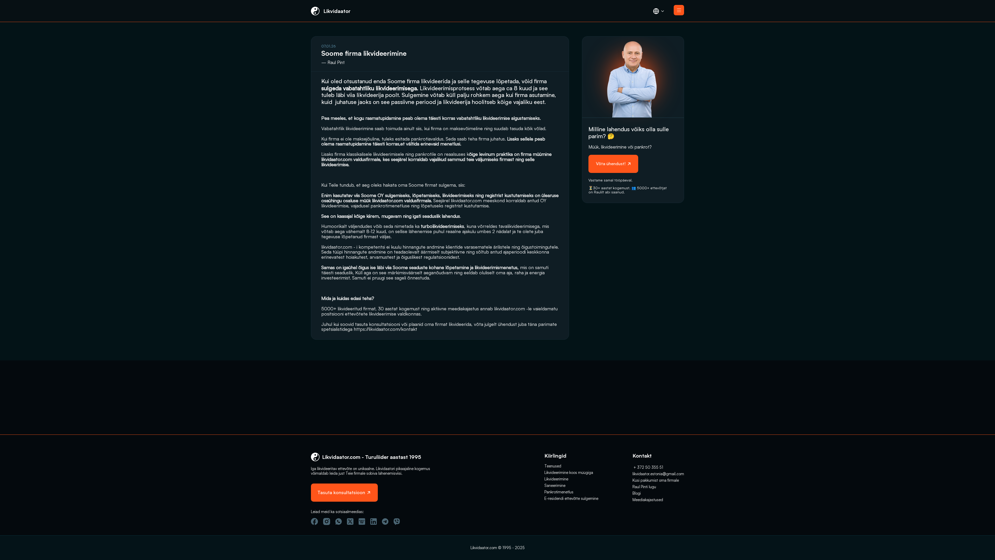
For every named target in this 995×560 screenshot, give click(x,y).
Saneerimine (554, 485)
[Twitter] (350, 521)
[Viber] (397, 521)
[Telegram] (385, 521)
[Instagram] (326, 521)
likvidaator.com (466, 200)
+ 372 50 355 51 (647, 467)
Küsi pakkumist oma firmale (655, 480)
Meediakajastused (647, 499)
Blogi (636, 493)
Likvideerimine (556, 479)
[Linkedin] (373, 521)
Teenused (552, 466)
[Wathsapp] (338, 521)
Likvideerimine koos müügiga (568, 472)
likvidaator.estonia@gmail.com (658, 473)
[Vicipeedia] (362, 521)
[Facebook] (314, 521)
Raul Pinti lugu (644, 486)
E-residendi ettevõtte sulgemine (571, 498)
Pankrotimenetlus (558, 491)
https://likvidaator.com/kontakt (385, 329)
